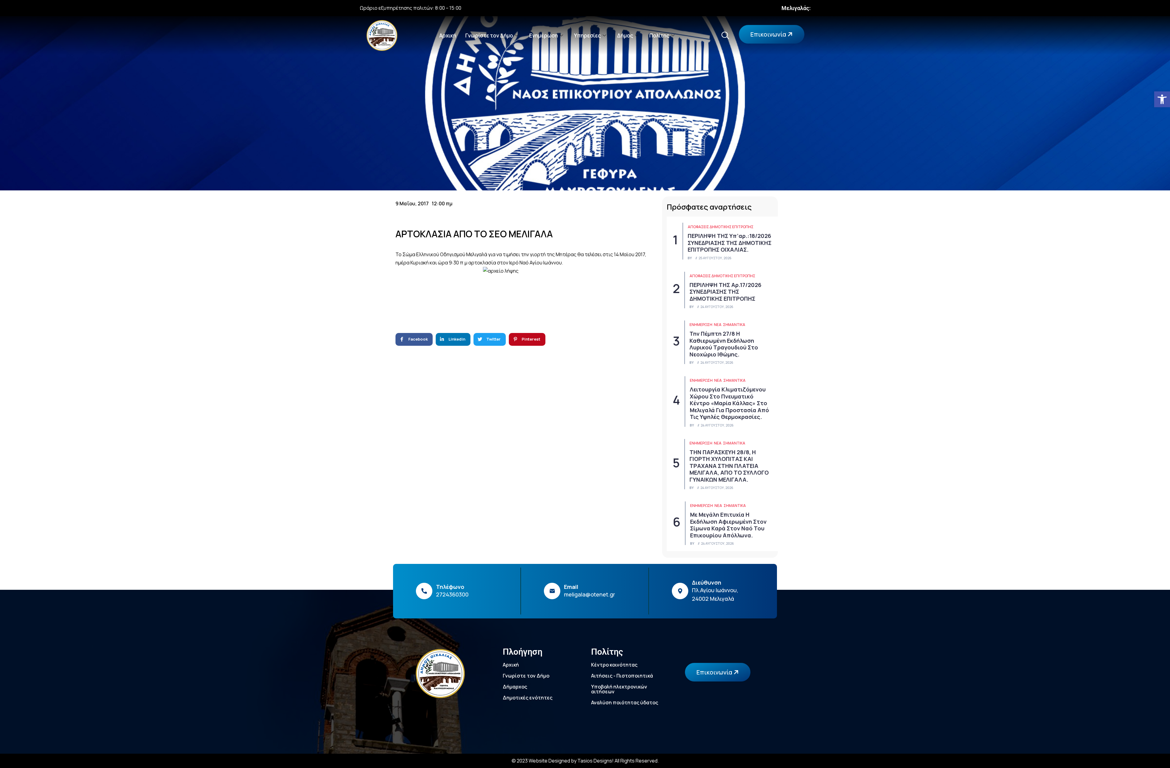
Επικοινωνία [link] (768, 34)
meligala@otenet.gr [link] (589, 594)
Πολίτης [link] (659, 35)
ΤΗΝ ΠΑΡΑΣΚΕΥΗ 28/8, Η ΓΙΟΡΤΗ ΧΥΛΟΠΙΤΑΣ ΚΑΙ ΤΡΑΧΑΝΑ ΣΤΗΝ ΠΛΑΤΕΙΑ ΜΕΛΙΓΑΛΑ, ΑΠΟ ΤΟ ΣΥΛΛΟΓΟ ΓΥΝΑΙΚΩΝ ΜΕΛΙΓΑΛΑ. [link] (729, 465)
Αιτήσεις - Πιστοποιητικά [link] (622, 675)
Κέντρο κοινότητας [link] (614, 664)
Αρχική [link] (447, 35)
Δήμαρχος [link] (515, 686)
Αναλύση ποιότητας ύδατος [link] (624, 702)
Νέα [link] (718, 324)
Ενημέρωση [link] (543, 35)
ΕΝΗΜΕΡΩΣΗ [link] (701, 324)
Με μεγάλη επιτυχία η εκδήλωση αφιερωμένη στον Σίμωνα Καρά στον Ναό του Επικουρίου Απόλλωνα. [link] (728, 525)
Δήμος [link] (625, 35)
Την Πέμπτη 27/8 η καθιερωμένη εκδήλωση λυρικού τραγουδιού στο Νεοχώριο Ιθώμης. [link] (724, 344)
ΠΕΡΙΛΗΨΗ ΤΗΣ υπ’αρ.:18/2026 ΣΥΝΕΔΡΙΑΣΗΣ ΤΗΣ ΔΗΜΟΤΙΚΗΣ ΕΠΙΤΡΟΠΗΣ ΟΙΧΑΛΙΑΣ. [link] (729, 242)
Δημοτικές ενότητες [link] (527, 697)
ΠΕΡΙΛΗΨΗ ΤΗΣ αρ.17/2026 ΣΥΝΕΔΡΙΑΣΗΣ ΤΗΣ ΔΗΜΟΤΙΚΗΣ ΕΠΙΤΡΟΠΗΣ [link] (725, 291)
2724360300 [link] (452, 594)
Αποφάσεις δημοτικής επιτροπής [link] (720, 226)
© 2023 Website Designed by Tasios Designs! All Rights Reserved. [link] (585, 760)
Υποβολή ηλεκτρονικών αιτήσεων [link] (619, 689)
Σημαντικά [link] (734, 324)
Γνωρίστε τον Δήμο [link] (489, 35)
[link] (1162, 99)
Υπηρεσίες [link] (587, 35)
